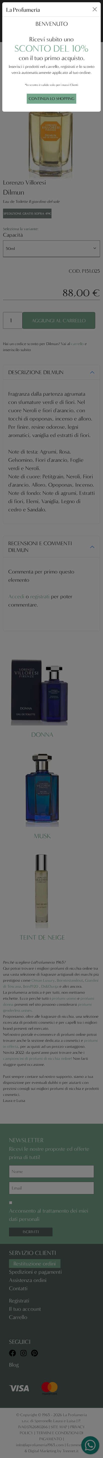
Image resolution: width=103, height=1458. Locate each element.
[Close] (95, 9)
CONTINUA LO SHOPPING (51, 98)
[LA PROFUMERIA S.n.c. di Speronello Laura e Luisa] (23, 9)
